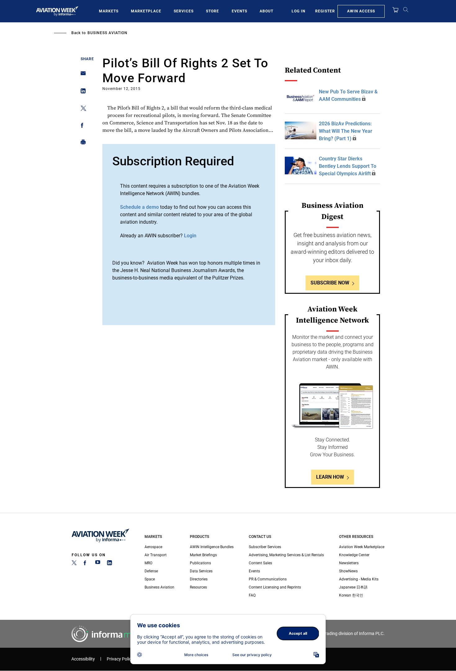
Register (325, 11)
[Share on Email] (81, 75)
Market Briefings (203, 555)
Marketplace (146, 11)
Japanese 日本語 (353, 587)
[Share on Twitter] (81, 109)
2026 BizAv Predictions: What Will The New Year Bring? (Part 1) (345, 131)
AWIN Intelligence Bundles (212, 547)
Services (184, 11)
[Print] (81, 143)
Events (239, 11)
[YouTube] (97, 564)
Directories (199, 579)
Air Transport (156, 555)
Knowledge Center (354, 555)
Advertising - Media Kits (358, 579)
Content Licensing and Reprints (275, 587)
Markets (108, 11)
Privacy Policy (120, 659)
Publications (200, 563)
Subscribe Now (330, 283)
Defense (151, 571)
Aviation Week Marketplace (361, 547)
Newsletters (349, 563)
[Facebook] (85, 564)
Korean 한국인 (351, 595)
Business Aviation (107, 33)
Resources (198, 587)
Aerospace (153, 547)
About (266, 11)
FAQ (252, 595)
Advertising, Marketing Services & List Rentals (286, 555)
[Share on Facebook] (81, 126)
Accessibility (83, 659)
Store (212, 11)
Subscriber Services (265, 547)
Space (150, 579)
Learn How (330, 477)
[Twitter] (74, 564)
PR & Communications (268, 579)
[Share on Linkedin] (81, 92)
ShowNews (348, 571)
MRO (148, 563)
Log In (298, 11)
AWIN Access (361, 11)
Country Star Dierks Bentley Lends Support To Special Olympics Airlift (347, 166)
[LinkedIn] (109, 564)
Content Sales (260, 563)
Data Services (201, 571)
